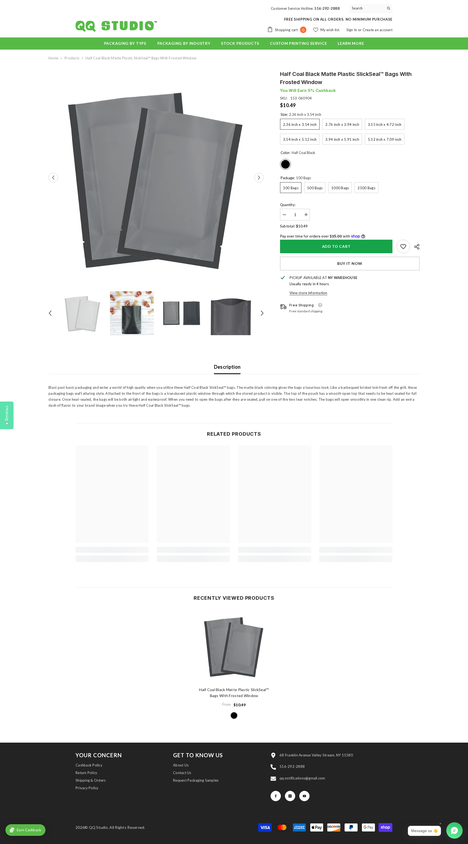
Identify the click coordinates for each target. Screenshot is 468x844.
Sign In (352, 30)
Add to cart (336, 246)
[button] (53, 177)
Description (227, 367)
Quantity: (287, 204)
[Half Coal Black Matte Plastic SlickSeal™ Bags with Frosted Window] (234, 646)
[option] (156, 177)
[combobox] (366, 8)
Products (71, 58)
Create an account (377, 30)
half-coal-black (234, 715)
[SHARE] (415, 246)
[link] (403, 246)
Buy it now (349, 263)
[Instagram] (290, 796)
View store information (308, 293)
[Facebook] (276, 796)
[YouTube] (304, 796)
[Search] (370, 8)
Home (53, 58)
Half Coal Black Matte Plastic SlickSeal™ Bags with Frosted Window (234, 692)
